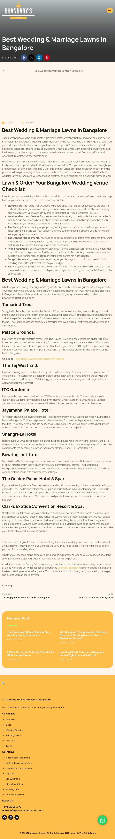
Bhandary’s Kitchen (68, 567)
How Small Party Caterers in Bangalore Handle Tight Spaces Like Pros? (82, 654)
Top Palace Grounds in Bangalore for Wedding (39, 358)
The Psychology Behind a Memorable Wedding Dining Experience (28, 633)
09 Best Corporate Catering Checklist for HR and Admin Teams (31, 654)
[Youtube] (16, 817)
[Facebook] (4, 817)
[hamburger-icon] (110, 10)
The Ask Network (87, 833)
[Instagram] (10, 817)
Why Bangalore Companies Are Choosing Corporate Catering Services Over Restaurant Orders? (83, 635)
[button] (24, 57)
